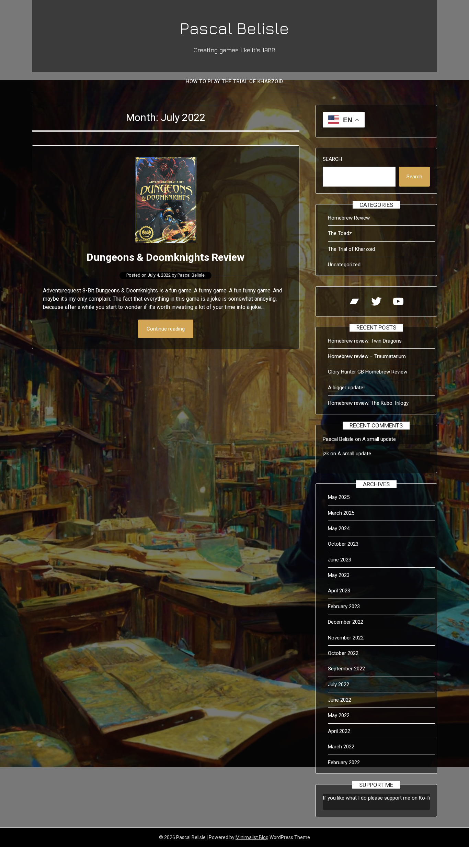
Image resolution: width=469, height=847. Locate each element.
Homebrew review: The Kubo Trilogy (368, 403)
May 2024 (339, 528)
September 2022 (346, 669)
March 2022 (341, 747)
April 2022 (339, 731)
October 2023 (343, 544)
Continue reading (166, 329)
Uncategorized (344, 264)
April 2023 (339, 591)
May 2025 (339, 497)
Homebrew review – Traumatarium (367, 356)
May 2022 (339, 715)
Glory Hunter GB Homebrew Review (367, 372)
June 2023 (339, 560)
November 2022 (346, 638)
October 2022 (343, 653)
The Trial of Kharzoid (351, 249)
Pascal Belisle (234, 27)
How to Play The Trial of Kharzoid (234, 81)
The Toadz (340, 233)
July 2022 (338, 684)
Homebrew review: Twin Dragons (365, 341)
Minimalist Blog (252, 837)
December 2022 (345, 622)
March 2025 (341, 513)
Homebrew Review (349, 218)
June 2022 (339, 700)
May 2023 (339, 575)
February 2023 (344, 606)
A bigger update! (346, 388)
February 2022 (344, 762)
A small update (379, 439)
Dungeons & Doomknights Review (165, 257)
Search (332, 159)
